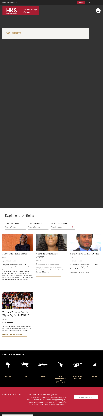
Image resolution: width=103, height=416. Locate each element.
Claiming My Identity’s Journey (47, 255)
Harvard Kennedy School (11, 2)
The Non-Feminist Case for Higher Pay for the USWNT (15, 314)
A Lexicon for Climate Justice (84, 253)
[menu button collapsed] (98, 10)
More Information (85, 397)
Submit (81, 2)
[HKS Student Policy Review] (20, 10)
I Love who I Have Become (15, 253)
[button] (15, 227)
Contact (90, 2)
